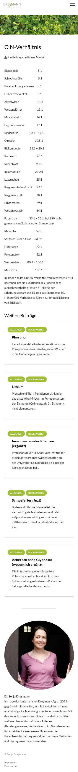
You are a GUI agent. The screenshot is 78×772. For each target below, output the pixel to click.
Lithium (17, 387)
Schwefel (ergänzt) (26, 500)
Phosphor (19, 337)
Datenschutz (11, 765)
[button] (73, 5)
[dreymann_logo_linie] (12, 5)
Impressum (10, 762)
